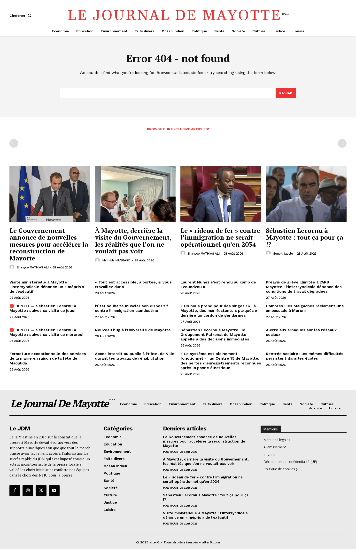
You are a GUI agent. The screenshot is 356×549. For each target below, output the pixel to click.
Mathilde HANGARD (116, 260)
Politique (170, 451)
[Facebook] (14, 490)
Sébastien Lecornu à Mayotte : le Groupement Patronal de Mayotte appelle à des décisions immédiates (214, 334)
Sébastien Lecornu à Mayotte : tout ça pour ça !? (304, 237)
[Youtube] (54, 490)
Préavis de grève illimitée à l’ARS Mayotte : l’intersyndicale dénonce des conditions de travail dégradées (304, 287)
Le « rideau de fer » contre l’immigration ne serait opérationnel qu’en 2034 (220, 237)
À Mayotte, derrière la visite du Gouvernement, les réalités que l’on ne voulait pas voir (133, 240)
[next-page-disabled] (342, 143)
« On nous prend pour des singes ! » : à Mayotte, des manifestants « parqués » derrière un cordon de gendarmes (218, 310)
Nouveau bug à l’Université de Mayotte (133, 330)
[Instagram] (28, 490)
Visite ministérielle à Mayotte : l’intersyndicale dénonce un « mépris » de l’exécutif (46, 287)
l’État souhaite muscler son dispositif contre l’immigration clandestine (131, 308)
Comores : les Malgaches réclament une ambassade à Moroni (305, 308)
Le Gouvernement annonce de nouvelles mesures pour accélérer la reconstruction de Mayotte (48, 244)
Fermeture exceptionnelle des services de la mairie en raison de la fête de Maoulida (47, 358)
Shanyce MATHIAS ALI (33, 267)
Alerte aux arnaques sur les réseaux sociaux (301, 332)
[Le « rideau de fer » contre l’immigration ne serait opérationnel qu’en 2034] (220, 194)
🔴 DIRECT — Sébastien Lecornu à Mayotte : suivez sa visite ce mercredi (46, 332)
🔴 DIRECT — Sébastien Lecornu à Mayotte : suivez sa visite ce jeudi (42, 308)
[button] (21, 15)
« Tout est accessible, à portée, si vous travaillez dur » (133, 284)
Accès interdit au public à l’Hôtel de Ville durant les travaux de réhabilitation (134, 356)
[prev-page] (13, 143)
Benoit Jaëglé (283, 253)
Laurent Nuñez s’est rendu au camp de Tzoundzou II (218, 284)
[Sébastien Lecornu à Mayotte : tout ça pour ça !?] (306, 194)
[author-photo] (12, 267)
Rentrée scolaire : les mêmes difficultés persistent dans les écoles (304, 356)
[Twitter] (41, 490)
